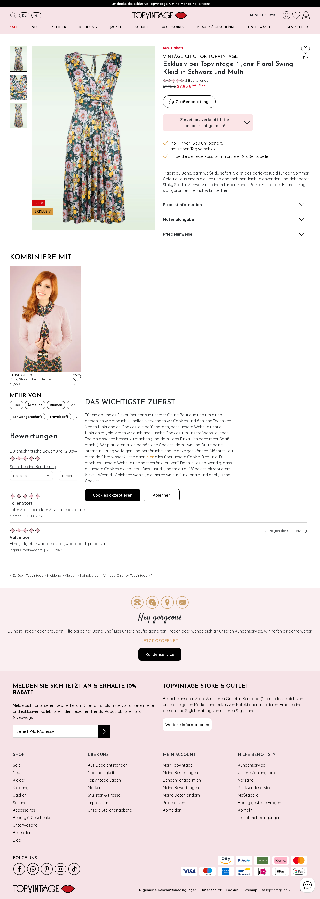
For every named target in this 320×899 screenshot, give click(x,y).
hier (150, 456)
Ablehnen (162, 495)
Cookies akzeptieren (112, 495)
